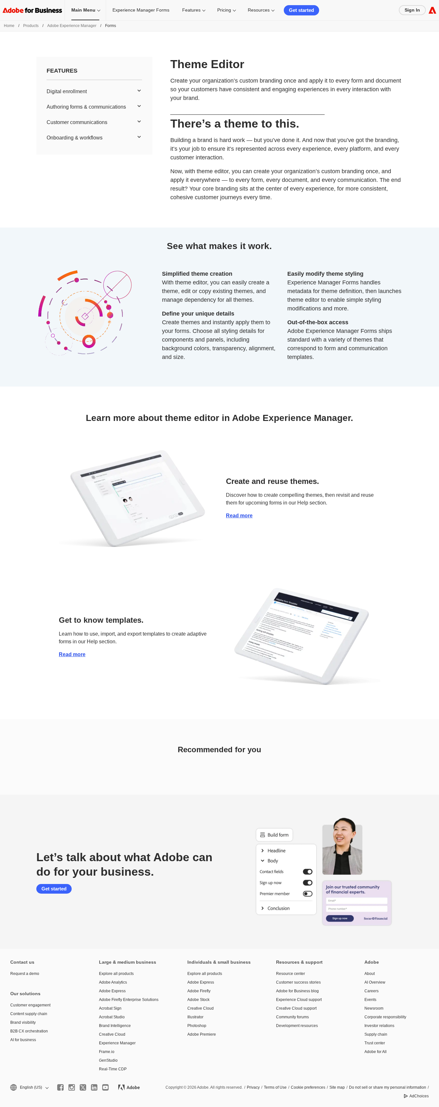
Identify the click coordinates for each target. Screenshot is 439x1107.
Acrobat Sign (110, 1008)
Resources (259, 10)
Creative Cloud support (296, 1008)
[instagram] (71, 1087)
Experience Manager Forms (140, 10)
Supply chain (375, 1034)
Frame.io (106, 1051)
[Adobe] (432, 10)
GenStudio (108, 1060)
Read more (239, 515)
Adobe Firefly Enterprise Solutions (128, 999)
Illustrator (195, 1017)
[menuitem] (94, 91)
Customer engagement (30, 1005)
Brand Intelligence (115, 1025)
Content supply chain (28, 1014)
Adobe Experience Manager (71, 25)
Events (370, 999)
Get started (301, 10)
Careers (371, 991)
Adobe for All (375, 1051)
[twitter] (83, 1087)
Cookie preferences (308, 1087)
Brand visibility (23, 1022)
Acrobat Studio (112, 1017)
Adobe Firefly (199, 991)
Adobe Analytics (113, 982)
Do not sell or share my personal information (387, 1087)
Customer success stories (298, 982)
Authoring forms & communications (86, 107)
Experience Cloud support (299, 999)
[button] (29, 1087)
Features (191, 10)
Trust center (374, 1043)
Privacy (253, 1087)
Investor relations (379, 1025)
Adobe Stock (198, 999)
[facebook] (60, 1087)
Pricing (224, 10)
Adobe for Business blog (297, 991)
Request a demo (24, 973)
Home (9, 25)
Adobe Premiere (201, 1034)
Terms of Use (275, 1087)
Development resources (297, 1025)
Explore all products (116, 973)
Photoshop (196, 1025)
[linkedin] (94, 1087)
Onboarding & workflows (75, 137)
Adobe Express (112, 991)
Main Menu (83, 10)
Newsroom (373, 1008)
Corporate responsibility (385, 1017)
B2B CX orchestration (29, 1031)
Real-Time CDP (113, 1069)
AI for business (23, 1040)
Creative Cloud (112, 1034)
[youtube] (105, 1087)
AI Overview (374, 982)
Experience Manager (117, 1043)
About (369, 973)
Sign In (412, 10)
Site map (337, 1087)
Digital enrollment (67, 91)
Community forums (292, 1017)
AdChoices (419, 1096)
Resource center (290, 973)
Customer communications (77, 122)
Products (31, 25)
